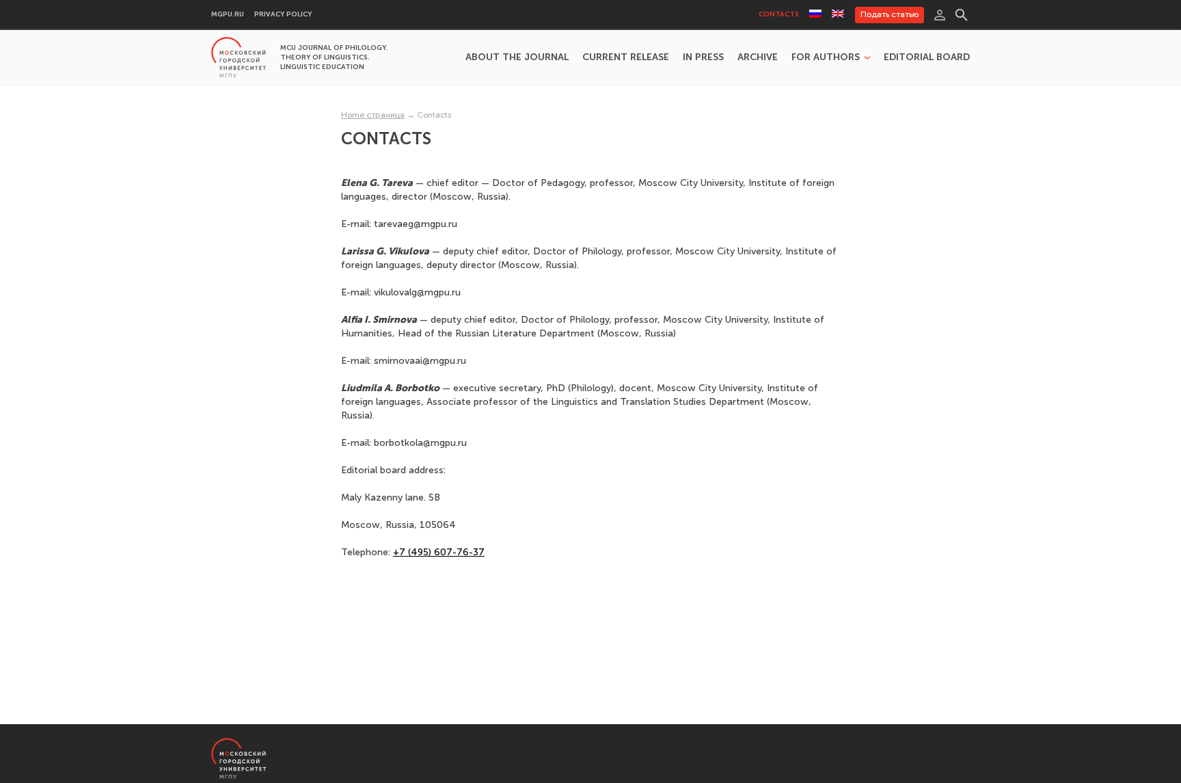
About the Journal (517, 57)
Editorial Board (927, 57)
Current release (625, 57)
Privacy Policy (283, 14)
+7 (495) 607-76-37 (439, 552)
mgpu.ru (227, 14)
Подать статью (889, 14)
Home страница (373, 115)
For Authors (825, 57)
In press (703, 57)
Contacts (779, 14)
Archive (757, 57)
